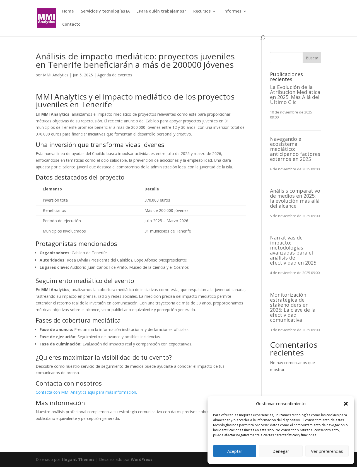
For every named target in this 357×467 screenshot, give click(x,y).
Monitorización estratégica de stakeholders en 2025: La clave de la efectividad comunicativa (292, 307)
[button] (346, 403)
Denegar (280, 451)
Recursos (202, 11)
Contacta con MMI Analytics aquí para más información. (86, 392)
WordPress (142, 459)
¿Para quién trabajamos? (161, 11)
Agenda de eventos (114, 75)
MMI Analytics (55, 75)
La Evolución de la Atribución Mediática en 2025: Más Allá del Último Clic (295, 94)
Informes (232, 11)
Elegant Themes (78, 459)
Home (68, 11)
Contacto (71, 24)
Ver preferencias (327, 451)
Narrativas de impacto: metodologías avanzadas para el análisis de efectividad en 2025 (293, 250)
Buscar (312, 58)
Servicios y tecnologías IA (105, 11)
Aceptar (234, 451)
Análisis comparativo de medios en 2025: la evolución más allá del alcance (295, 198)
